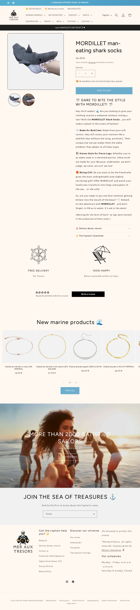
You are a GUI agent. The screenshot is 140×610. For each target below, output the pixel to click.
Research (43, 541)
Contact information (109, 600)
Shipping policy (93, 600)
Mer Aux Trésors (22, 600)
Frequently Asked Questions (52, 556)
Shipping (92, 62)
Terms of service (78, 600)
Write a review (88, 294)
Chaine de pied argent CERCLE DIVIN (85, 367)
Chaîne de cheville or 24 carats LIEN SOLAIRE (52, 368)
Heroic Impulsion (111, 550)
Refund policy (51, 600)
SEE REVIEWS (70, 457)
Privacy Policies (46, 566)
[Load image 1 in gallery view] (14, 100)
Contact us (44, 551)
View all (70, 390)
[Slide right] (76, 383)
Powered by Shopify (36, 600)
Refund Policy (45, 571)
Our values (75, 537)
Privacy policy (64, 600)
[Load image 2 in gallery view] (28, 100)
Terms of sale (125, 600)
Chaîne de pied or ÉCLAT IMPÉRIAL (118, 367)
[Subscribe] (93, 514)
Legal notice (71, 603)
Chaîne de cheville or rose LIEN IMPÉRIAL (18, 368)
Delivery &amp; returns (50, 546)
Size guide (75, 548)
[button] (35, 15)
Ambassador (76, 543)
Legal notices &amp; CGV (50, 561)
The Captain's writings (80, 553)
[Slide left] (64, 383)
